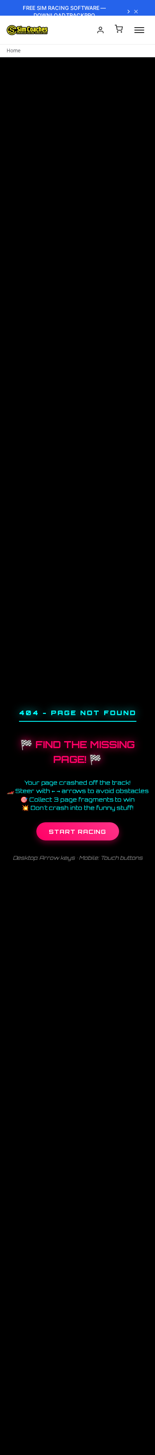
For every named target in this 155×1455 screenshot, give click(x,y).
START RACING (77, 831)
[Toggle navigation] (139, 30)
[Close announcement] (136, 11)
